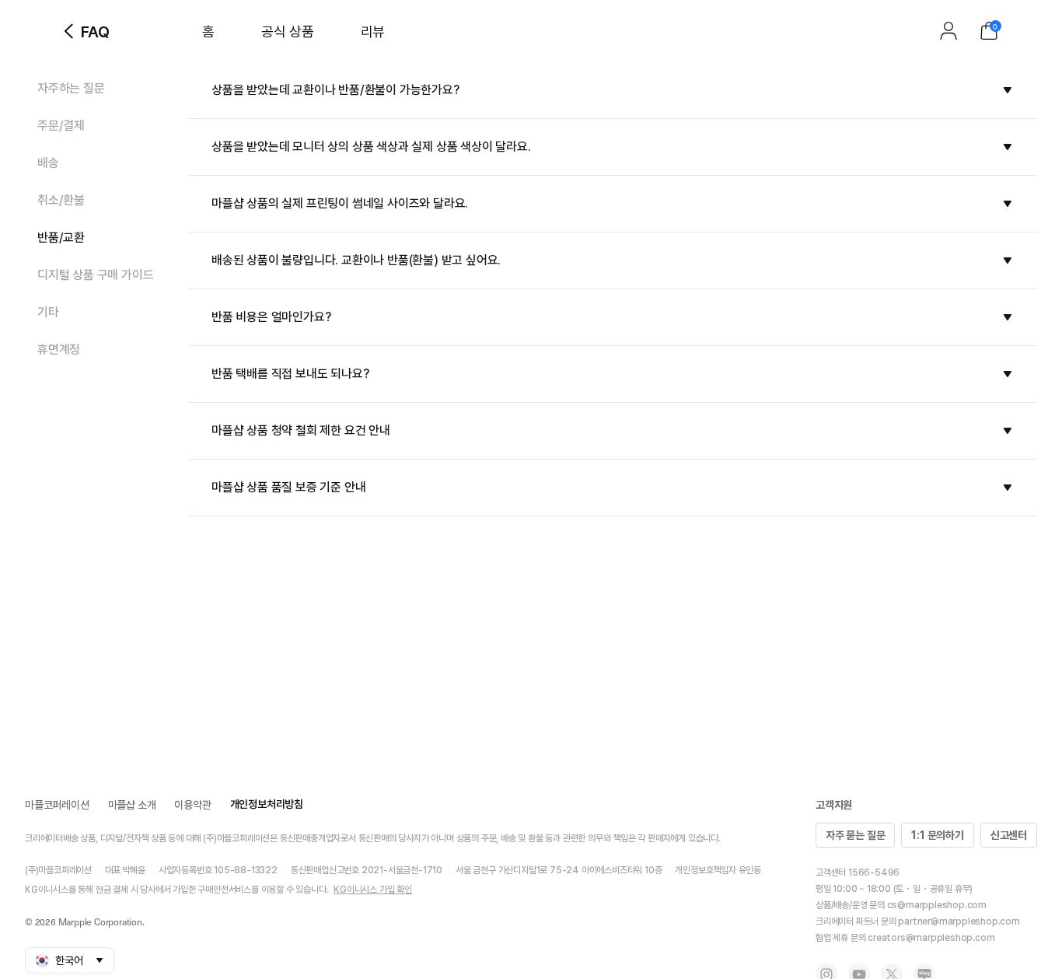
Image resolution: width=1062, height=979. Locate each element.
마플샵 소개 (132, 805)
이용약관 (192, 805)
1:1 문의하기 (937, 835)
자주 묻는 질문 (855, 835)
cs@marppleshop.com (937, 905)
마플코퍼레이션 (57, 805)
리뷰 (373, 31)
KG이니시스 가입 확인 (373, 889)
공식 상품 (287, 31)
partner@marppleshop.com (958, 921)
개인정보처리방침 (266, 804)
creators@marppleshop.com (931, 937)
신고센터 (1008, 835)
